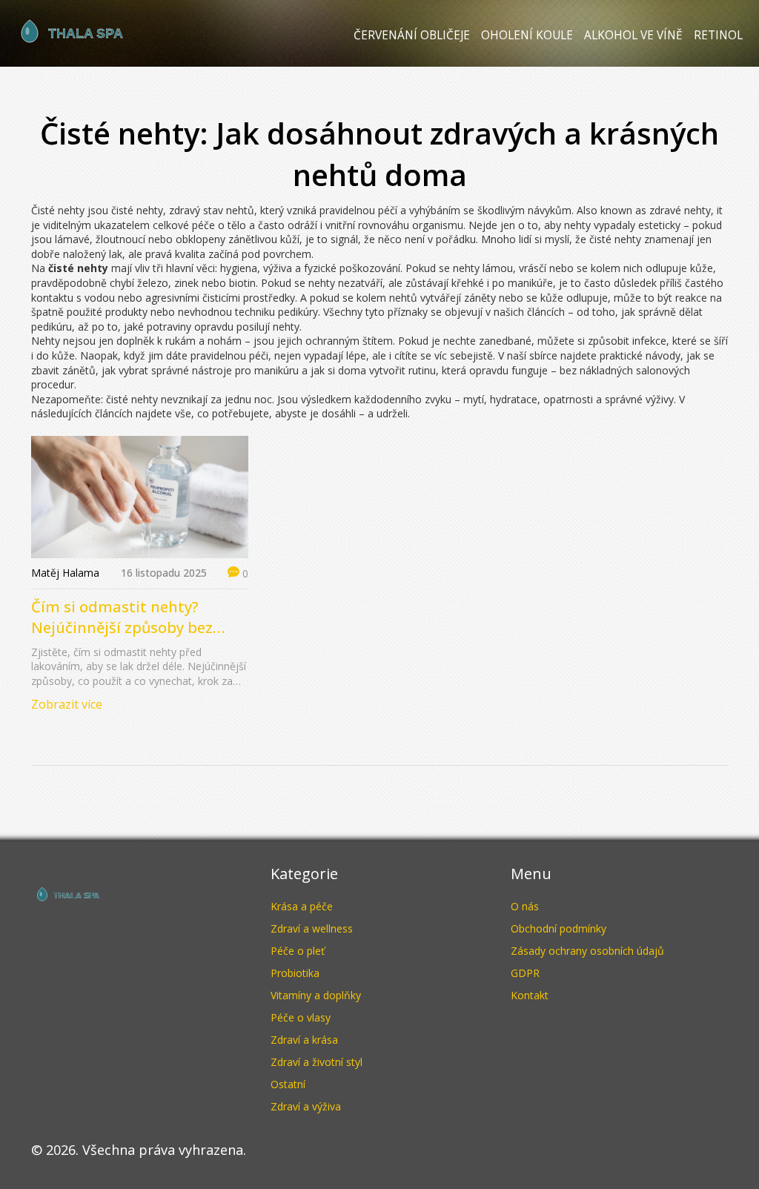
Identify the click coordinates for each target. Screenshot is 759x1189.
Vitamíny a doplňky (316, 995)
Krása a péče (302, 906)
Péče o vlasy (301, 1017)
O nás (525, 906)
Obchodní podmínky (558, 928)
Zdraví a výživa (306, 1106)
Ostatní (288, 1084)
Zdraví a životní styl (316, 1062)
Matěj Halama (65, 573)
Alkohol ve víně (633, 35)
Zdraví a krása (304, 1040)
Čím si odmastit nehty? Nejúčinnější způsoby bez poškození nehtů (122, 617)
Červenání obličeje (412, 35)
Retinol (718, 35)
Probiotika (295, 973)
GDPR (525, 973)
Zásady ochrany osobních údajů (587, 951)
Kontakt (529, 995)
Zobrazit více (66, 704)
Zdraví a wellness (312, 928)
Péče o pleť (298, 951)
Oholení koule (527, 35)
